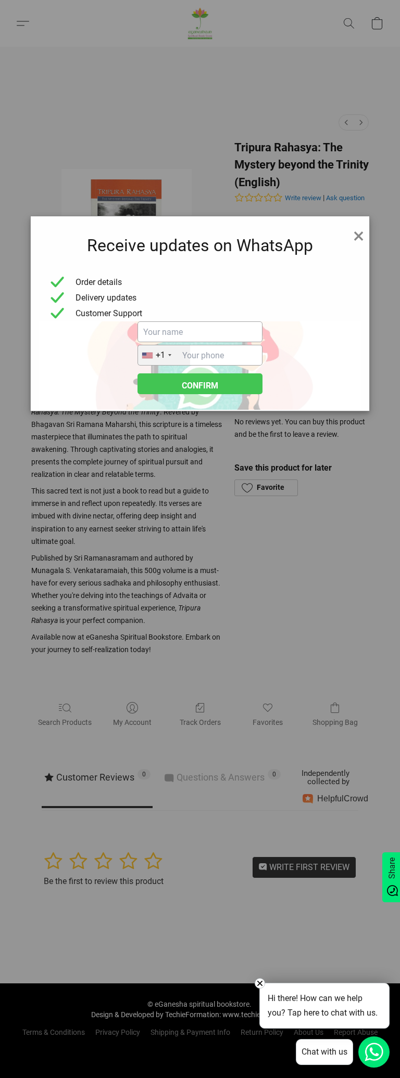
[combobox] (164, 355)
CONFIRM (200, 386)
